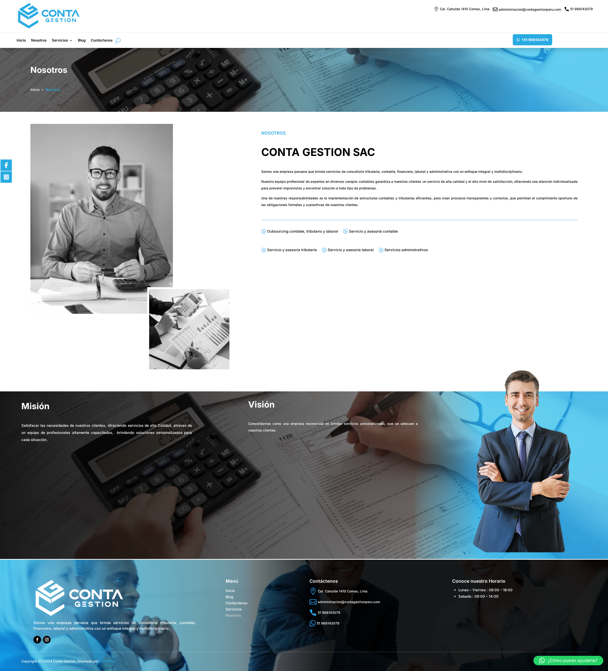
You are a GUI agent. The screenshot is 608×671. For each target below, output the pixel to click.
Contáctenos (102, 40)
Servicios (60, 40)
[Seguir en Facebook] (37, 639)
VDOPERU (107, 661)
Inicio (21, 40)
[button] (568, 660)
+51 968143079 (534, 40)
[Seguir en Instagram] (47, 639)
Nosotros (39, 40)
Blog (82, 40)
